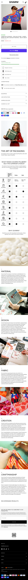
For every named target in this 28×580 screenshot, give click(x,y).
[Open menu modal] (2, 2)
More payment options (14, 54)
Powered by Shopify (4, 571)
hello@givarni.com (4, 545)
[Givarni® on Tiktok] (6, 549)
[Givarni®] (14, 2)
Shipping (8, 58)
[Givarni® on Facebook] (2, 549)
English (2, 567)
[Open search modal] (23, 2)
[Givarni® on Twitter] (8, 549)
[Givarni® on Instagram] (4, 549)
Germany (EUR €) (9, 567)
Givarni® (8, 569)
